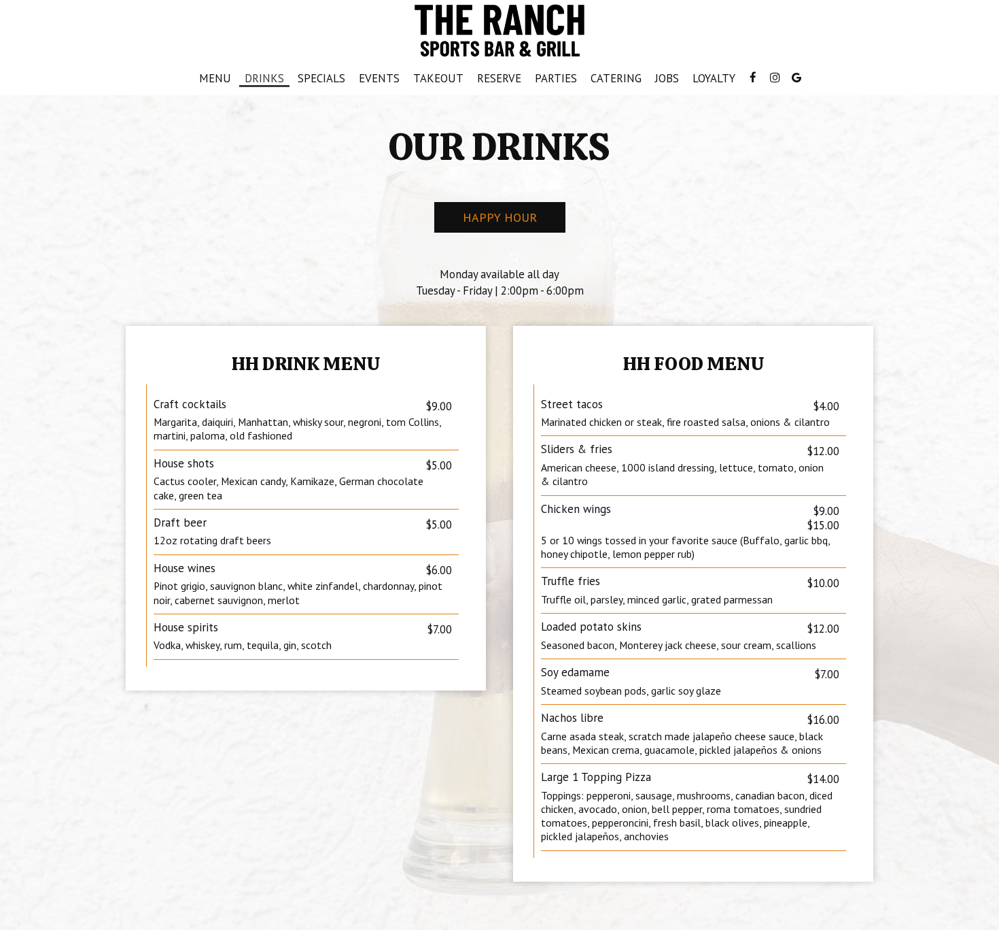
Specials (321, 78)
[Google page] (796, 77)
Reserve (499, 78)
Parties (556, 78)
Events (379, 78)
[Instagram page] (775, 77)
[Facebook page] (753, 77)
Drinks (264, 78)
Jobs (667, 78)
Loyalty (714, 78)
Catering (616, 78)
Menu (215, 78)
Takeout (434, 78)
